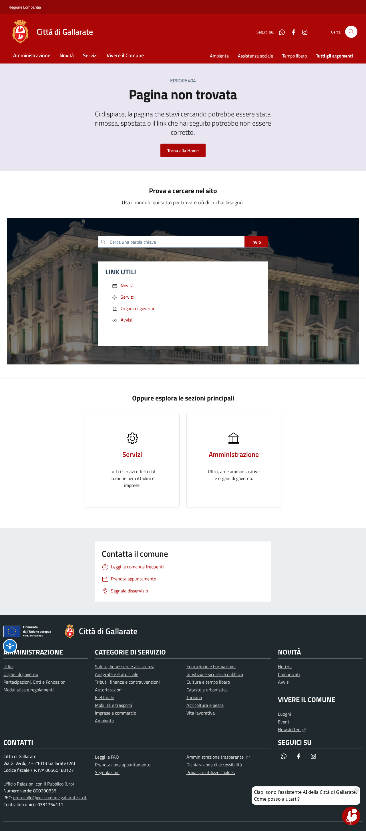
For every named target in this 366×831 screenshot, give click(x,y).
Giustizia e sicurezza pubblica (214, 674)
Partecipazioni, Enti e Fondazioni (35, 682)
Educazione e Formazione (211, 666)
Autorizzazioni (109, 689)
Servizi (90, 55)
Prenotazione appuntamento (122, 764)
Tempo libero (294, 55)
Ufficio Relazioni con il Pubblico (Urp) (38, 783)
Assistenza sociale (255, 55)
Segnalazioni (107, 772)
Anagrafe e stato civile (116, 674)
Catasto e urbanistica (207, 689)
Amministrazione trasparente (215, 756)
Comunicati (289, 674)
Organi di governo (20, 674)
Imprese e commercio (115, 712)
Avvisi (284, 682)
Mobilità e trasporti (113, 705)
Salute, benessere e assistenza (124, 666)
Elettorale (104, 697)
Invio (256, 242)
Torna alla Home (183, 150)
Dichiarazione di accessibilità (214, 764)
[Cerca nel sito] (351, 32)
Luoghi (284, 714)
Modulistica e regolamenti (28, 689)
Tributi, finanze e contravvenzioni (127, 682)
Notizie (285, 666)
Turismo (194, 697)
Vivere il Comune (125, 55)
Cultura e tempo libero (208, 682)
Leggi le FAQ (107, 756)
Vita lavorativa (200, 712)
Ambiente (219, 55)
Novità (66, 55)
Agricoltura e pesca (205, 705)
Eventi (284, 721)
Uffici (8, 666)
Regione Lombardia (25, 7)
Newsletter (289, 729)
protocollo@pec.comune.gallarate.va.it (50, 797)
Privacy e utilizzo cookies (210, 772)
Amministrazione (31, 55)
